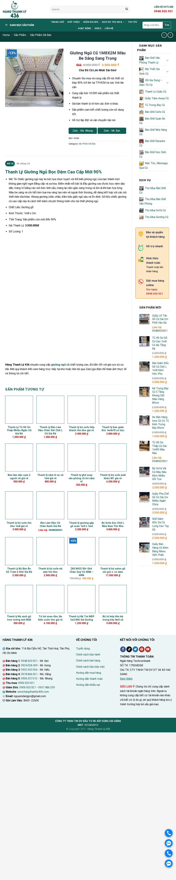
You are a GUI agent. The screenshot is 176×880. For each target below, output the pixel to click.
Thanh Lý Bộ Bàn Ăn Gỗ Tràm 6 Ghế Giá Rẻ (19, 570)
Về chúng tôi (23, 163)
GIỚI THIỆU (73, 22)
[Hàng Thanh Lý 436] (24, 9)
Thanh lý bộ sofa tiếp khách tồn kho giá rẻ (81, 429)
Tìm (166, 25)
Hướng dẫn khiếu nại (88, 684)
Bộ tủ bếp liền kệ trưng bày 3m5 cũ (112, 618)
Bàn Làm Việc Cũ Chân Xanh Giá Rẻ (50, 524)
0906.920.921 (26, 683)
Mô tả (10, 163)
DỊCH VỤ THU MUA (112, 22)
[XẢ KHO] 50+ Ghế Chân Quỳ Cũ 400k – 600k (82, 572)
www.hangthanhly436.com (33, 691)
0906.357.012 (29, 678)
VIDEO (98, 28)
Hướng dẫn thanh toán (89, 678)
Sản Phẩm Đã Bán (40, 35)
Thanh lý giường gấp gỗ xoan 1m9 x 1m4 (81, 524)
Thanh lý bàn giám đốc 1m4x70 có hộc (112, 429)
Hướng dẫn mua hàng (88, 672)
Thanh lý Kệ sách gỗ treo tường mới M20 (19, 618)
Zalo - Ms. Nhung (83, 130)
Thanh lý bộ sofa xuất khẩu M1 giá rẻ (113, 477)
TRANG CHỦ (57, 22)
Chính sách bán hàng (88, 660)
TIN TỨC (132, 22)
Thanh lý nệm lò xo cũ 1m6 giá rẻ (50, 477)
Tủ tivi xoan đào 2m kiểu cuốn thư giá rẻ (50, 618)
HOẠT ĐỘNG (84, 28)
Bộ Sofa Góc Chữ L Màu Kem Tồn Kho (113, 524)
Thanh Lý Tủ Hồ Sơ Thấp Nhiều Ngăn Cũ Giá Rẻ (19, 430)
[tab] (10, 163)
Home (6, 35)
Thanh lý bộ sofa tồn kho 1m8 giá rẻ (19, 524)
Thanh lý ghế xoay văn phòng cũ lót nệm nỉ (82, 478)
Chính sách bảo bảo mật (90, 666)
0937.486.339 (46, 687)
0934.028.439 (29, 665)
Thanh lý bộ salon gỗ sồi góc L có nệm (112, 570)
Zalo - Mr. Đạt (112, 130)
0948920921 (160, 330)
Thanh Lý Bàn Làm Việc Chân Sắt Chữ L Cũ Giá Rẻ (50, 430)
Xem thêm (126, 678)
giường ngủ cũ (60, 364)
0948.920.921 (29, 661)
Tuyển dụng (83, 648)
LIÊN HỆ (109, 28)
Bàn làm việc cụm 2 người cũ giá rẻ (19, 477)
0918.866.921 (29, 674)
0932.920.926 (29, 669)
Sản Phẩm (20, 35)
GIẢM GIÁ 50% (90, 22)
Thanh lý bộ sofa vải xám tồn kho (50, 570)
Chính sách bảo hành (88, 654)
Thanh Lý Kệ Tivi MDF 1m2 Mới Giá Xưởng (81, 618)
